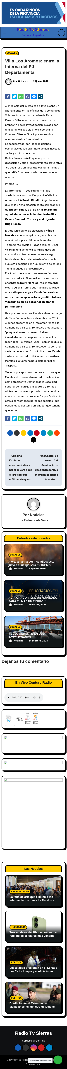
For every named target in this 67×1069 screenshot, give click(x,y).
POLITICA (16, 962)
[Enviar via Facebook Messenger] (34, 96)
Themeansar (33, 1064)
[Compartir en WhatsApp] (21, 96)
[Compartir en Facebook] (7, 96)
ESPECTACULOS (20, 891)
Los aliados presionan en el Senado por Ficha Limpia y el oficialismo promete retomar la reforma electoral (33, 973)
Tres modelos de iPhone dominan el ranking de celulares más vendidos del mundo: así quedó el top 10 (33, 936)
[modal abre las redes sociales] (40, 96)
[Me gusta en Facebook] (27, 96)
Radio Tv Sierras (32, 29)
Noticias (23, 81)
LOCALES (12, 53)
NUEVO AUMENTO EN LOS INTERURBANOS (26, 635)
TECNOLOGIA (18, 927)
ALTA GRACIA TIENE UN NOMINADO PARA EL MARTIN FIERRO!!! (32, 599)
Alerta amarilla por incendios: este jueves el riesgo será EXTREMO (31, 563)
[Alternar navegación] (4, 33)
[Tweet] (14, 96)
